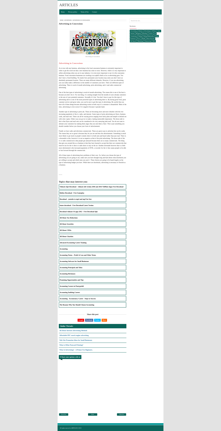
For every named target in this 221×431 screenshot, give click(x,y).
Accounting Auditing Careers (70, 292)
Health (143, 38)
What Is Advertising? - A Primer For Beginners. (76, 350)
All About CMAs (65, 230)
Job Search (133, 41)
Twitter (97, 320)
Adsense (140, 31)
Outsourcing (148, 41)
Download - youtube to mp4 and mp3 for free (76, 199)
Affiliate (154, 31)
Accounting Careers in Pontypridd (72, 286)
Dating (140, 36)
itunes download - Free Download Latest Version (76, 205)
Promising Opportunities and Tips (72, 280)
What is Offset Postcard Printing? (71, 345)
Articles (132, 33)
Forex (138, 38)
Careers (151, 33)
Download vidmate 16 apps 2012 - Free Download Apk (79, 212)
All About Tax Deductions (69, 218)
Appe (159, 31)
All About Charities (66, 236)
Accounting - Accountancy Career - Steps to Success (78, 299)
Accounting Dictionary (67, 274)
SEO (154, 41)
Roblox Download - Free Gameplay (72, 193)
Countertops (133, 36)
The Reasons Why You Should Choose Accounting (77, 305)
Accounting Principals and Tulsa (71, 267)
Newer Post (63, 414)
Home (63, 12)
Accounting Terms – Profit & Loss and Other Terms (78, 255)
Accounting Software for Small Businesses (74, 261)
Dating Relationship (148, 36)
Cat (155, 33)
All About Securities (67, 224)
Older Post (121, 414)
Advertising (68, 20)
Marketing (140, 41)
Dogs (156, 36)
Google (81, 320)
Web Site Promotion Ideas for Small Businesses (75, 340)
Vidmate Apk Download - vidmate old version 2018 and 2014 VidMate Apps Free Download (91, 187)
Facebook (89, 320)
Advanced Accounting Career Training (73, 243)
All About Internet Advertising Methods (73, 330)
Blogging (138, 33)
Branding (144, 33)
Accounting (64, 249)
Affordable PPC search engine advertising (74, 335)
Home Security (151, 38)
